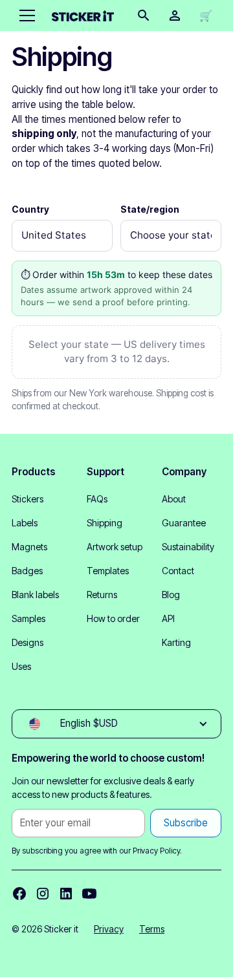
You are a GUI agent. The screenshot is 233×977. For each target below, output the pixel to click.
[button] (25, 15)
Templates (108, 570)
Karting (176, 642)
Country (30, 209)
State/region (149, 209)
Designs (27, 642)
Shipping (104, 522)
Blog (171, 594)
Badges (27, 570)
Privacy (109, 928)
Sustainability (188, 546)
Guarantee (184, 522)
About (174, 498)
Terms (151, 928)
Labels (25, 522)
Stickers (27, 498)
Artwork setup (114, 546)
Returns (102, 594)
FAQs (97, 498)
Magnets (29, 546)
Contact (178, 570)
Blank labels (35, 594)
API (168, 618)
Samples (28, 618)
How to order (113, 618)
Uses (21, 666)
